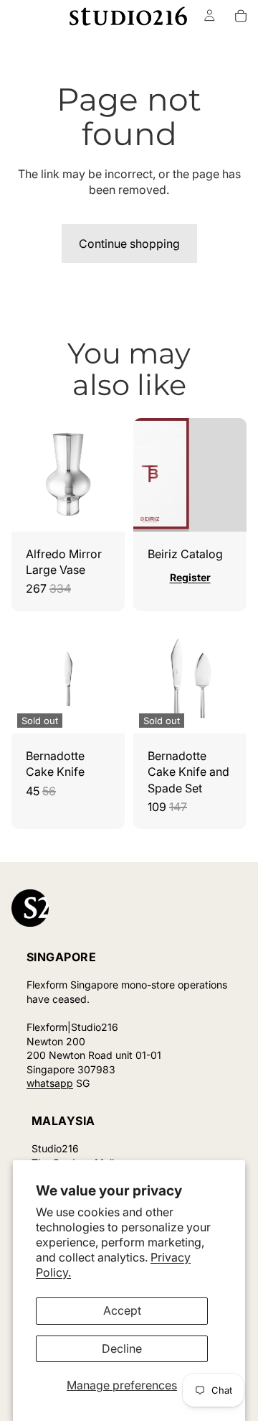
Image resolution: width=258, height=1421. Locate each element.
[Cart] (241, 16)
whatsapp (50, 1083)
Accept (122, 1310)
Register (190, 577)
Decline (122, 1348)
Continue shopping (129, 243)
